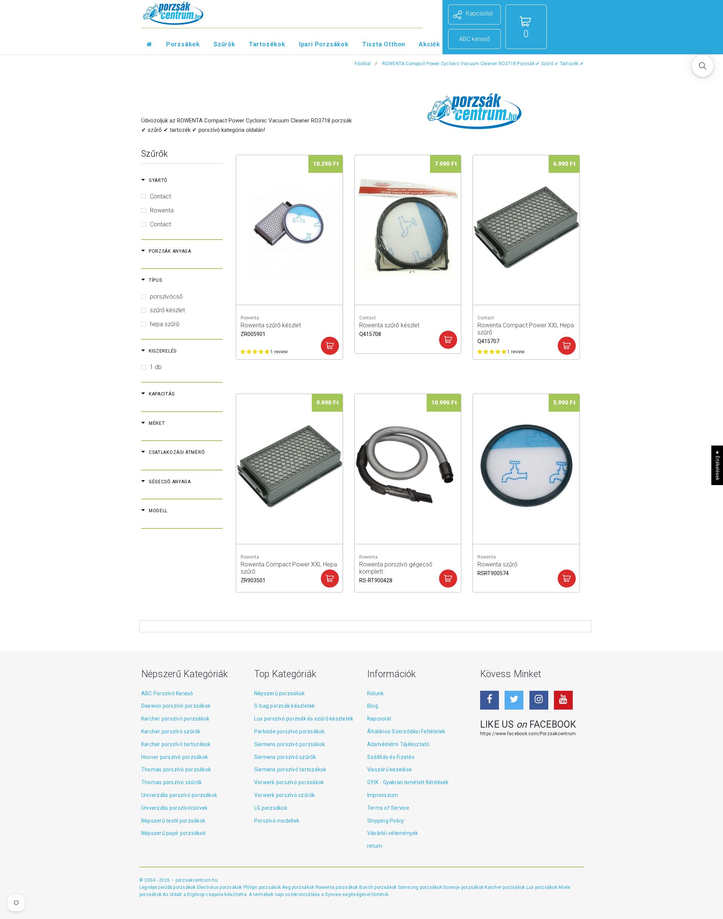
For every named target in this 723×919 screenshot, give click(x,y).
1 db (156, 367)
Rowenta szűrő (497, 568)
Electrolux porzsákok (219, 887)
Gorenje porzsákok (464, 887)
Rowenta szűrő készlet (271, 329)
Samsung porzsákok (420, 887)
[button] (703, 66)
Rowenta (162, 210)
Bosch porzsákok (378, 887)
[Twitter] (514, 700)
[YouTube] (563, 700)
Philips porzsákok (262, 887)
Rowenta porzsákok (337, 887)
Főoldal (363, 63)
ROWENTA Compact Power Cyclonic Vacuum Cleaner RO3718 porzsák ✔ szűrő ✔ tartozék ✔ (483, 63)
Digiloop (195, 894)
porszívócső (166, 296)
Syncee (333, 894)
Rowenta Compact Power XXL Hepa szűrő (525, 329)
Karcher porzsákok (505, 887)
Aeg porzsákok (298, 887)
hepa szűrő (164, 324)
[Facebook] (489, 700)
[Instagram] (538, 700)
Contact (160, 196)
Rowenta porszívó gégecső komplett (395, 568)
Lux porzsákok (542, 887)
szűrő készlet (167, 310)
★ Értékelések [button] (717, 465)
